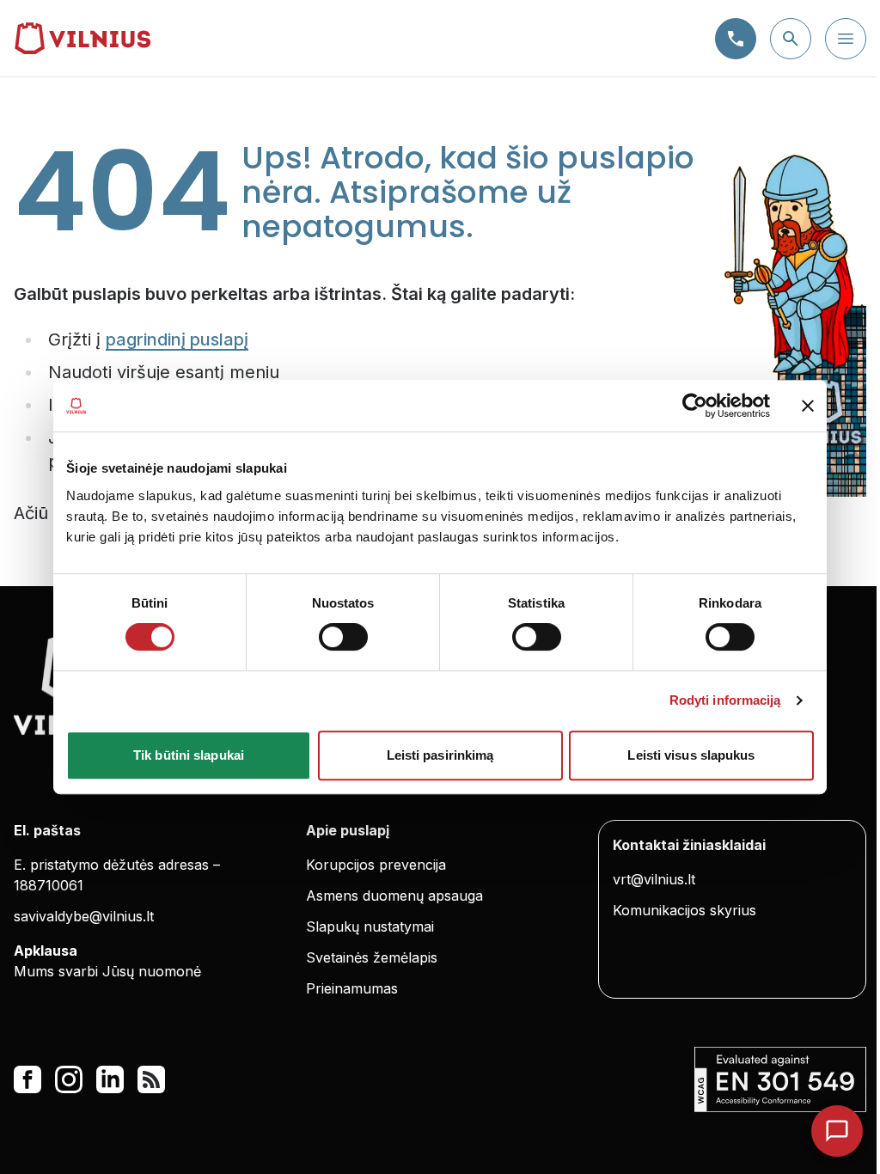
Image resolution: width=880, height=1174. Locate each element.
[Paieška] (790, 38)
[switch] (343, 637)
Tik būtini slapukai (188, 755)
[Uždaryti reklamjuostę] (808, 406)
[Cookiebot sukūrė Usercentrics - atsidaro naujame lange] (695, 406)
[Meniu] (845, 38)
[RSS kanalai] (151, 1079)
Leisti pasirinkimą (440, 755)
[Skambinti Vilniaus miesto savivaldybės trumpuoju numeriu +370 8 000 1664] (735, 38)
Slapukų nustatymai (370, 926)
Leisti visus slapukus (691, 755)
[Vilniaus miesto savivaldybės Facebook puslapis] (27, 1079)
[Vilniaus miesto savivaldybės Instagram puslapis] (68, 1079)
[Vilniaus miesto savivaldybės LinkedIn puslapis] (110, 1079)
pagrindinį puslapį (177, 339)
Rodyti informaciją (725, 700)
